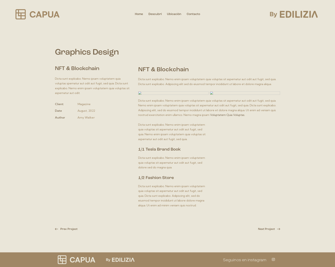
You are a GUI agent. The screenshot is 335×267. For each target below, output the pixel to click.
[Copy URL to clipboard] (83, 127)
